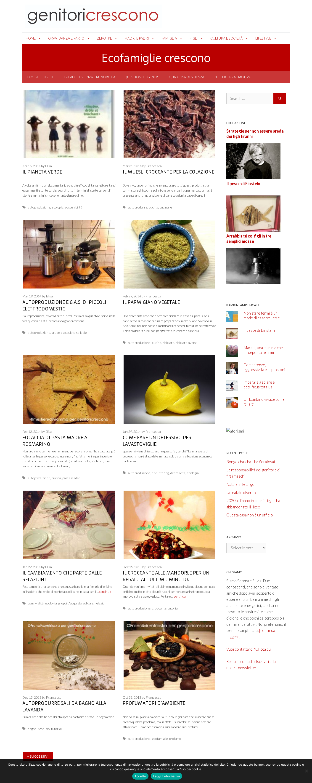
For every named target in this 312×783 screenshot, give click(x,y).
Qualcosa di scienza (186, 77)
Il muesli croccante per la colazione (168, 172)
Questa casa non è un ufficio (249, 515)
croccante (159, 608)
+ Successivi (38, 756)
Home (31, 38)
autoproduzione (39, 207)
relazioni (101, 603)
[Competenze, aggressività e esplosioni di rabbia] (232, 370)
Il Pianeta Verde (42, 172)
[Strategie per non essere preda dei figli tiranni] (253, 176)
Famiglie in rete (40, 77)
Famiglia (169, 38)
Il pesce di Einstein (243, 183)
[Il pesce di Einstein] (253, 228)
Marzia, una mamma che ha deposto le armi (263, 350)
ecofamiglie (160, 738)
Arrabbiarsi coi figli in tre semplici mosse (248, 238)
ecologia (57, 207)
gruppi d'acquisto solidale (69, 332)
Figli (194, 38)
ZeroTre (104, 38)
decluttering (160, 473)
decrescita (177, 473)
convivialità (36, 603)
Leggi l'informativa (166, 776)
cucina (153, 207)
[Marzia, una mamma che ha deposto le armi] (232, 353)
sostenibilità (73, 207)
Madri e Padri (136, 38)
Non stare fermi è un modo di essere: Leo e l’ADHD (261, 318)
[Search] (279, 98)
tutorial (173, 608)
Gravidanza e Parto (66, 38)
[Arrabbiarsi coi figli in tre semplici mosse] (253, 280)
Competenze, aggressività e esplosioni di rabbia (264, 369)
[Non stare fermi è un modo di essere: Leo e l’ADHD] (232, 318)
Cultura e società (226, 38)
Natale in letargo (240, 484)
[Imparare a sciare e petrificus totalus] (232, 387)
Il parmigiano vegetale (151, 302)
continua (105, 591)
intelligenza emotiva (232, 77)
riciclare (168, 343)
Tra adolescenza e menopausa (89, 77)
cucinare (165, 207)
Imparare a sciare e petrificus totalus (259, 384)
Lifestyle (263, 38)
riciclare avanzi (186, 343)
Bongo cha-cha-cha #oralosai (250, 461)
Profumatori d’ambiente (154, 703)
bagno (32, 729)
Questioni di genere (142, 77)
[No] (306, 771)
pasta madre (71, 478)
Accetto (140, 776)
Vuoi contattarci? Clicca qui (249, 649)
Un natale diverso (241, 492)
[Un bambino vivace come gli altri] (232, 405)
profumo (44, 729)
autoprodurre (137, 207)
